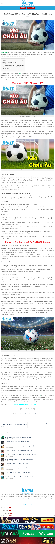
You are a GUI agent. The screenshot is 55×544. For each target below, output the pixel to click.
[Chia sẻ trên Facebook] (24, 409)
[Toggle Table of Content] (22, 60)
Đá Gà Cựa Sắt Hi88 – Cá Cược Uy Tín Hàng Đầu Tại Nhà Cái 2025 (20, 468)
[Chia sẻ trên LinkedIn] (33, 409)
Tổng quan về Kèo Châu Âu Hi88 (10, 62)
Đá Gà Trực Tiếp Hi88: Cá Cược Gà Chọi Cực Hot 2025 (17, 441)
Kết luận (4, 70)
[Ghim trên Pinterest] (31, 409)
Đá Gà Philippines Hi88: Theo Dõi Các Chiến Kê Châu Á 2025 (19, 459)
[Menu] (2, 3)
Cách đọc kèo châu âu (9, 63)
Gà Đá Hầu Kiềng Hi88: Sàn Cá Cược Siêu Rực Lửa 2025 (18, 437)
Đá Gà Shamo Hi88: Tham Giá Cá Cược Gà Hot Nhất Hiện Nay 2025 (20, 454)
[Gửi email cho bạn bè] (29, 409)
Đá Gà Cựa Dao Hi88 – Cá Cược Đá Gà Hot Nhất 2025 (17, 472)
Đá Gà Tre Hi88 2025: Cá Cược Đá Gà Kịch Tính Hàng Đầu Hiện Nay (20, 446)
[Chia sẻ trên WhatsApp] (21, 409)
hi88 (35, 413)
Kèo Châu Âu (4, 52)
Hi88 (20, 73)
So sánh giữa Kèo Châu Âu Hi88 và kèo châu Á (14, 65)
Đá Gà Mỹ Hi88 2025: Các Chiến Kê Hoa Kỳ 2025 (16, 463)
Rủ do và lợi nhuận (7, 68)
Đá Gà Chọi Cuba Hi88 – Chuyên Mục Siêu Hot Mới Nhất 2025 (19, 476)
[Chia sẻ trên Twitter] (26, 409)
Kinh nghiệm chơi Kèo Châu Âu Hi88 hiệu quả (12, 66)
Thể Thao (27, 12)
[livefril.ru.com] (27, 3)
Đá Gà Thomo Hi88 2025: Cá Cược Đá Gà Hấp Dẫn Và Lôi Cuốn (19, 450)
